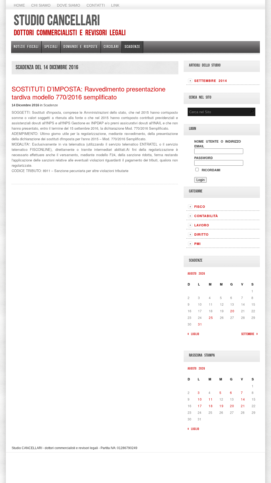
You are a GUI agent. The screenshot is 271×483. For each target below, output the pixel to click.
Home (19, 5)
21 (243, 405)
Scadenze (132, 46)
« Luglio (193, 334)
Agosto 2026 (196, 273)
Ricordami (210, 170)
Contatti (96, 5)
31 (200, 324)
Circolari (111, 46)
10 (200, 399)
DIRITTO (201, 234)
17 (200, 405)
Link (115, 5)
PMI (197, 243)
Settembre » (249, 334)
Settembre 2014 (210, 80)
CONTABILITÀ (206, 215)
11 (211, 399)
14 (243, 399)
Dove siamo (68, 5)
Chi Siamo (41, 5)
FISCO (199, 206)
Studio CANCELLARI (57, 20)
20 (232, 311)
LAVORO (201, 225)
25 (211, 317)
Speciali (51, 46)
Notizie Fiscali (26, 46)
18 (211, 405)
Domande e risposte (81, 46)
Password (203, 157)
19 (221, 405)
